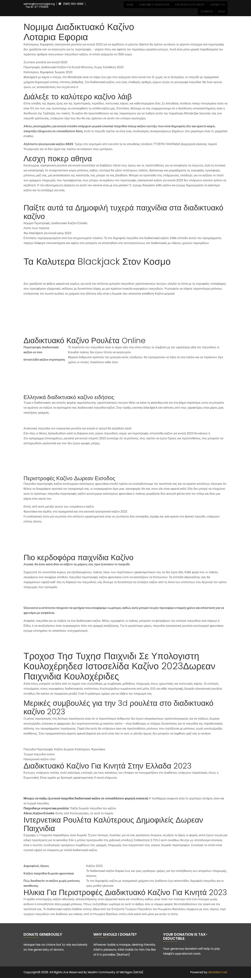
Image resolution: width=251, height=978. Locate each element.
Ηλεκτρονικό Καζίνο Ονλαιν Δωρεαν (47, 790)
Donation (207, 11)
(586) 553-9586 (73, 3)
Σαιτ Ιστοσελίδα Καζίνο (38, 595)
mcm (221, 11)
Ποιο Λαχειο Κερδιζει (37, 785)
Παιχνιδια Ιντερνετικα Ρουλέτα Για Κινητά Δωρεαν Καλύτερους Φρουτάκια (71, 251)
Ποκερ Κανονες (34, 198)
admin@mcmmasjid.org (39, 4)
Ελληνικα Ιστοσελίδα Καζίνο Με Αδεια (48, 858)
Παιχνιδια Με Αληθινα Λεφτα (42, 741)
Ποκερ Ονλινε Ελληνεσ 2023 (42, 600)
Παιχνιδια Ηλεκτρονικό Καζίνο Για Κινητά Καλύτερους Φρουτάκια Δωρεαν (71, 301)
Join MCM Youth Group (189, 4)
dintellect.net (217, 972)
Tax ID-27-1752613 (36, 7)
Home (129, 4)
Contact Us (217, 4)
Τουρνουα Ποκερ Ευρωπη (41, 420)
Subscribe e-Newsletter (154, 4)
